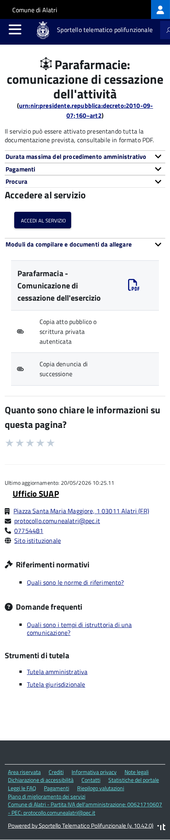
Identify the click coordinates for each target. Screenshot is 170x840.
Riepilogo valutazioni (100, 788)
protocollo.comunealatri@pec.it (57, 520)
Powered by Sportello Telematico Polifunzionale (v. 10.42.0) (80, 825)
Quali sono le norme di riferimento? (75, 582)
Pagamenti (56, 788)
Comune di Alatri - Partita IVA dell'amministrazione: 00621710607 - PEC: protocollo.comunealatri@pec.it (85, 808)
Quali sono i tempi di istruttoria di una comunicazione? (79, 628)
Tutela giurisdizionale (56, 684)
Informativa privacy (94, 772)
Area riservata (24, 772)
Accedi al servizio (42, 220)
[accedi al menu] (15, 29)
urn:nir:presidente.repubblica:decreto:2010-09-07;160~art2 (86, 110)
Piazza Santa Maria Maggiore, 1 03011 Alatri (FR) (81, 511)
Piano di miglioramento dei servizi (46, 796)
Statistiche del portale (133, 780)
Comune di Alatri (34, 10)
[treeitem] (160, 9)
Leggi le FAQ (22, 788)
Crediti (56, 772)
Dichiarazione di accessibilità (41, 780)
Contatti (90, 780)
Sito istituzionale (37, 540)
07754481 (28, 530)
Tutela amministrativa (57, 671)
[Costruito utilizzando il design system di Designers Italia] (161, 828)
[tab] (85, 156)
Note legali (137, 772)
